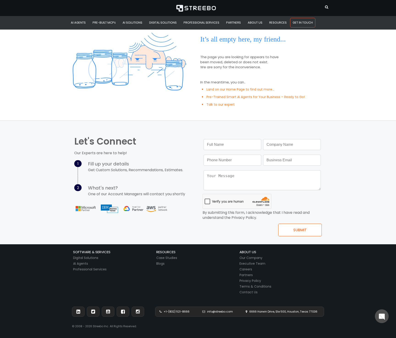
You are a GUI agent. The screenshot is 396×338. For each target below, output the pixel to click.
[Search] (327, 6)
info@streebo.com (219, 311)
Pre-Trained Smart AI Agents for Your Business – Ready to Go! (255, 97)
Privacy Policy (250, 280)
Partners (246, 275)
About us (247, 252)
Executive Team (252, 263)
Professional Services (90, 269)
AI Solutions (132, 22)
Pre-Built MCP (104, 22)
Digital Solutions (85, 258)
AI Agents (78, 22)
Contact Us (248, 292)
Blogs (160, 263)
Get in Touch (303, 22)
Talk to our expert (220, 104)
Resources (278, 22)
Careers (245, 269)
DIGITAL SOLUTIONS (163, 22)
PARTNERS (233, 22)
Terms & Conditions (255, 286)
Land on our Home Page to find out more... (240, 89)
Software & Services (91, 252)
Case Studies (166, 258)
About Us (255, 22)
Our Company (250, 258)
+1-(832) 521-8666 (176, 311)
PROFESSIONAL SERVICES (201, 22)
